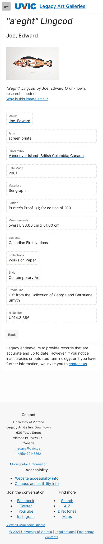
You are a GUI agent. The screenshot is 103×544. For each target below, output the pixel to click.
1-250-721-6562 (28, 454)
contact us (78, 363)
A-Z (67, 506)
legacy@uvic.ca (28, 448)
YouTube (25, 511)
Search (67, 500)
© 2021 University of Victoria (30, 532)
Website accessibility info (36, 478)
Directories (67, 511)
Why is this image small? (27, 99)
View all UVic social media (25, 525)
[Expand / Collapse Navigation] (6, 6)
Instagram (26, 516)
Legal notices (64, 532)
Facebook (25, 500)
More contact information (28, 464)
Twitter (26, 506)
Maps (67, 516)
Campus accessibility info (37, 483)
